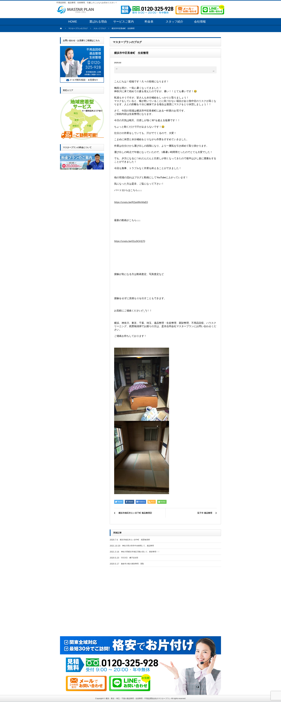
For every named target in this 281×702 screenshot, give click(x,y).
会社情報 (200, 21)
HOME (72, 21)
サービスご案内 (123, 21)
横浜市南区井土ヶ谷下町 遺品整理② (135, 513)
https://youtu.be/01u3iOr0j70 (129, 241)
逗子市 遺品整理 (204, 513)
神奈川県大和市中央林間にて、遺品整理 (138, 546)
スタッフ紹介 (174, 21)
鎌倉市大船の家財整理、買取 (132, 564)
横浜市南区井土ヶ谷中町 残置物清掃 (135, 540)
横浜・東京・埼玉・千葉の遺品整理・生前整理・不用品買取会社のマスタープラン (138, 698)
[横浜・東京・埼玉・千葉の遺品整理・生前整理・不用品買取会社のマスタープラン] (75, 7)
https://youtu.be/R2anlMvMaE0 (131, 202)
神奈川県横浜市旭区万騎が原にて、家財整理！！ (140, 552)
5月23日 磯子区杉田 (129, 558)
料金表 (149, 21)
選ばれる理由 (98, 21)
